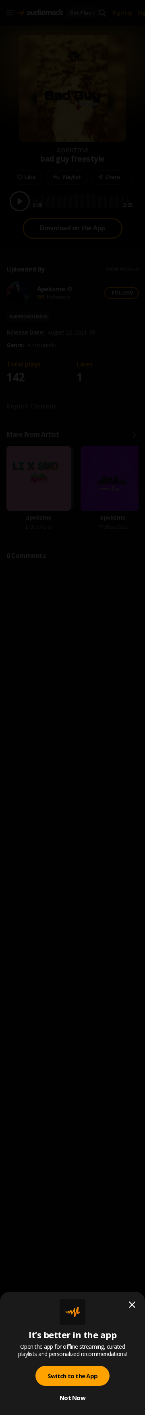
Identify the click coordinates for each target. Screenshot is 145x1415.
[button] (72, 707)
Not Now (72, 1398)
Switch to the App (72, 1376)
